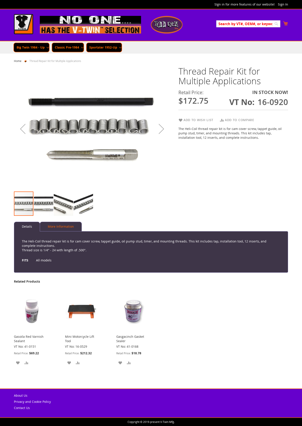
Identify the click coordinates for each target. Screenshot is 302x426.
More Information (61, 226)
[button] (23, 128)
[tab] (27, 226)
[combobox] (248, 23)
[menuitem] (31, 47)
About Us (20, 395)
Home (17, 61)
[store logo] (23, 24)
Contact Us (22, 408)
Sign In (283, 4)
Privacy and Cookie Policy (32, 402)
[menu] (151, 47)
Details (27, 226)
